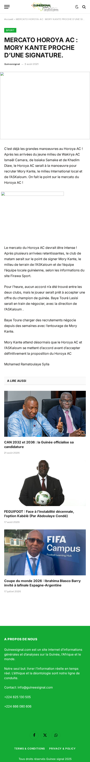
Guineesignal (12, 64)
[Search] (83, 6)
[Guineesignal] (45, 7)
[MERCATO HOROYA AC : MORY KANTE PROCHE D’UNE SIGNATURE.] (45, 105)
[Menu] (7, 6)
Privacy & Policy (62, 748)
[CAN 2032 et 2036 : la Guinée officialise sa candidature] (45, 414)
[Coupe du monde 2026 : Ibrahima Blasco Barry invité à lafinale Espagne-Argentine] (45, 552)
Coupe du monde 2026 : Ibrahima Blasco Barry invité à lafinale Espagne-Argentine (42, 583)
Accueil (8, 19)
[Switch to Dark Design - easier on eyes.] (77, 7)
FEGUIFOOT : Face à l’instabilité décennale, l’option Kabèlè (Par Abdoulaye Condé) (39, 513)
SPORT (10, 30)
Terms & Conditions (29, 748)
